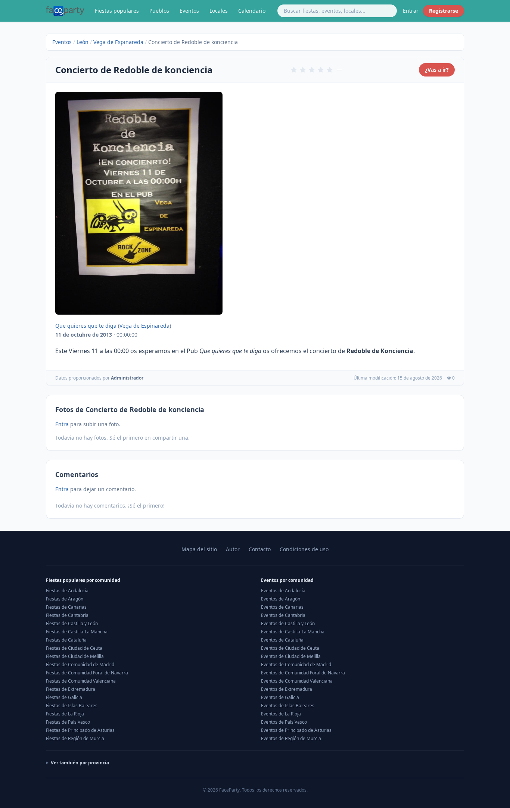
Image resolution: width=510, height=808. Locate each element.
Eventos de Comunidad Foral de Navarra (303, 673)
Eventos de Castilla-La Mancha (292, 631)
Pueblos (159, 10)
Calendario (251, 10)
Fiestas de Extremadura (70, 689)
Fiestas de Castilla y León (72, 623)
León (82, 42)
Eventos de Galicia (280, 697)
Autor (233, 549)
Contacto (260, 549)
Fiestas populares (117, 10)
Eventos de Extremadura (286, 689)
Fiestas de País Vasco (68, 722)
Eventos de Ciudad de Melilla (291, 656)
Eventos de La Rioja (281, 714)
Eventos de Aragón (280, 599)
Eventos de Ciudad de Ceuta (290, 648)
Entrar (411, 10)
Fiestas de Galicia (64, 697)
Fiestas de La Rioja (65, 714)
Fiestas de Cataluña (66, 640)
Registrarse (443, 10)
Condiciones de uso (304, 549)
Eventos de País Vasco (284, 722)
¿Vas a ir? (437, 69)
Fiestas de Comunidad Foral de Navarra (87, 673)
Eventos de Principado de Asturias (296, 730)
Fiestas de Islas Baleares (71, 705)
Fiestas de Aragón (64, 599)
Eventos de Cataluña (282, 640)
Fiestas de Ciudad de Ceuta (74, 648)
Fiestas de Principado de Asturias (80, 730)
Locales (218, 10)
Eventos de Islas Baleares (287, 705)
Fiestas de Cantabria (67, 615)
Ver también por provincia (80, 763)
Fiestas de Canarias (66, 607)
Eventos (189, 10)
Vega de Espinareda (118, 42)
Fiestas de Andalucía (67, 590)
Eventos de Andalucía (283, 590)
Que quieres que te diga (85, 325)
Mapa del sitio (199, 549)
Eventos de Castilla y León (288, 623)
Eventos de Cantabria (283, 615)
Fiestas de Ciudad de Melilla (75, 656)
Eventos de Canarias (282, 607)
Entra (62, 424)
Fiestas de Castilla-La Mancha (77, 631)
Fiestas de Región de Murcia (75, 738)
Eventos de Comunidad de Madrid (296, 664)
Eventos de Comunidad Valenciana (297, 681)
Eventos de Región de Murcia (291, 738)
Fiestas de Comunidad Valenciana (81, 681)
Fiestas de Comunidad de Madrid (80, 664)
